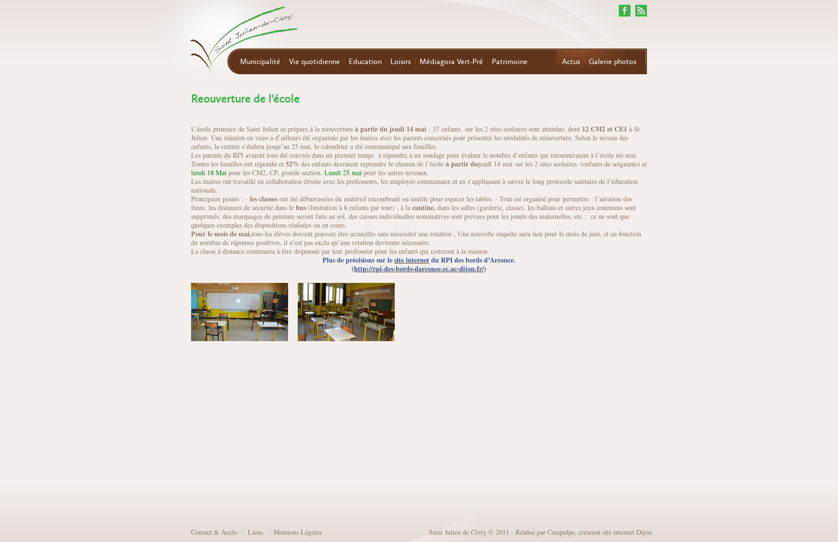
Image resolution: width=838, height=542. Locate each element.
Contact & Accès (214, 532)
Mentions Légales (298, 532)
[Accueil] (225, 38)
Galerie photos (612, 61)
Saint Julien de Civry (457, 532)
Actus (571, 61)
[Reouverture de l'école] (239, 338)
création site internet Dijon (615, 532)
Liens (255, 532)
